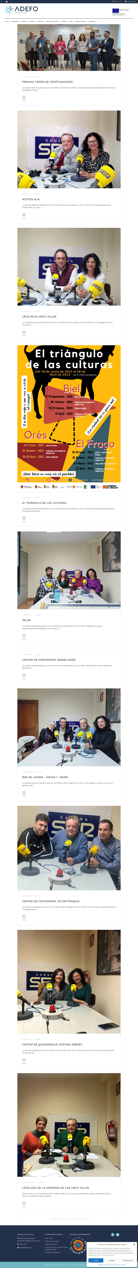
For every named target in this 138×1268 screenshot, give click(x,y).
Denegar (111, 1260)
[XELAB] (69, 570)
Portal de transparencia (53, 1252)
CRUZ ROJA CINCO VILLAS (39, 316)
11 (81, 1219)
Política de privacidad (113, 1264)
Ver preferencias (128, 1260)
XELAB (26, 620)
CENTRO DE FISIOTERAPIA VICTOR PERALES (51, 901)
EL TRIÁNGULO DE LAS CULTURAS (44, 502)
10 (78, 1219)
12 (84, 1219)
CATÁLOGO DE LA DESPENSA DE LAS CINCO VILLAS (55, 1187)
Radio (37, 76)
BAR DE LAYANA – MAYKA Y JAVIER (45, 777)
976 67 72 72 (118, 1)
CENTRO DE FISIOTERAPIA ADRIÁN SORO (49, 659)
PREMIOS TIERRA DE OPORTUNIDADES (47, 81)
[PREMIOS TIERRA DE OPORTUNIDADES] (69, 47)
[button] (134, 1244)
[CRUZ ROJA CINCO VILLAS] (69, 267)
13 (88, 1219)
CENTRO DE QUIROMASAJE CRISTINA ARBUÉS (52, 1044)
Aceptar (96, 1260)
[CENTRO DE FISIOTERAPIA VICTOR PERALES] (69, 848)
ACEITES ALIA (31, 199)
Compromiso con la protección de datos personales (56, 1248)
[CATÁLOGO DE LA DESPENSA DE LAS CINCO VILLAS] (69, 1125)
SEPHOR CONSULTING (86, 1265)
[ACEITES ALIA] (69, 149)
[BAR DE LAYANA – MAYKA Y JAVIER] (69, 727)
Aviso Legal (123, 1264)
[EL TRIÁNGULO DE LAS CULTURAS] (69, 418)
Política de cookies (102, 1264)
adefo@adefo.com (131, 1)
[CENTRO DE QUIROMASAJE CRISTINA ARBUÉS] (69, 981)
